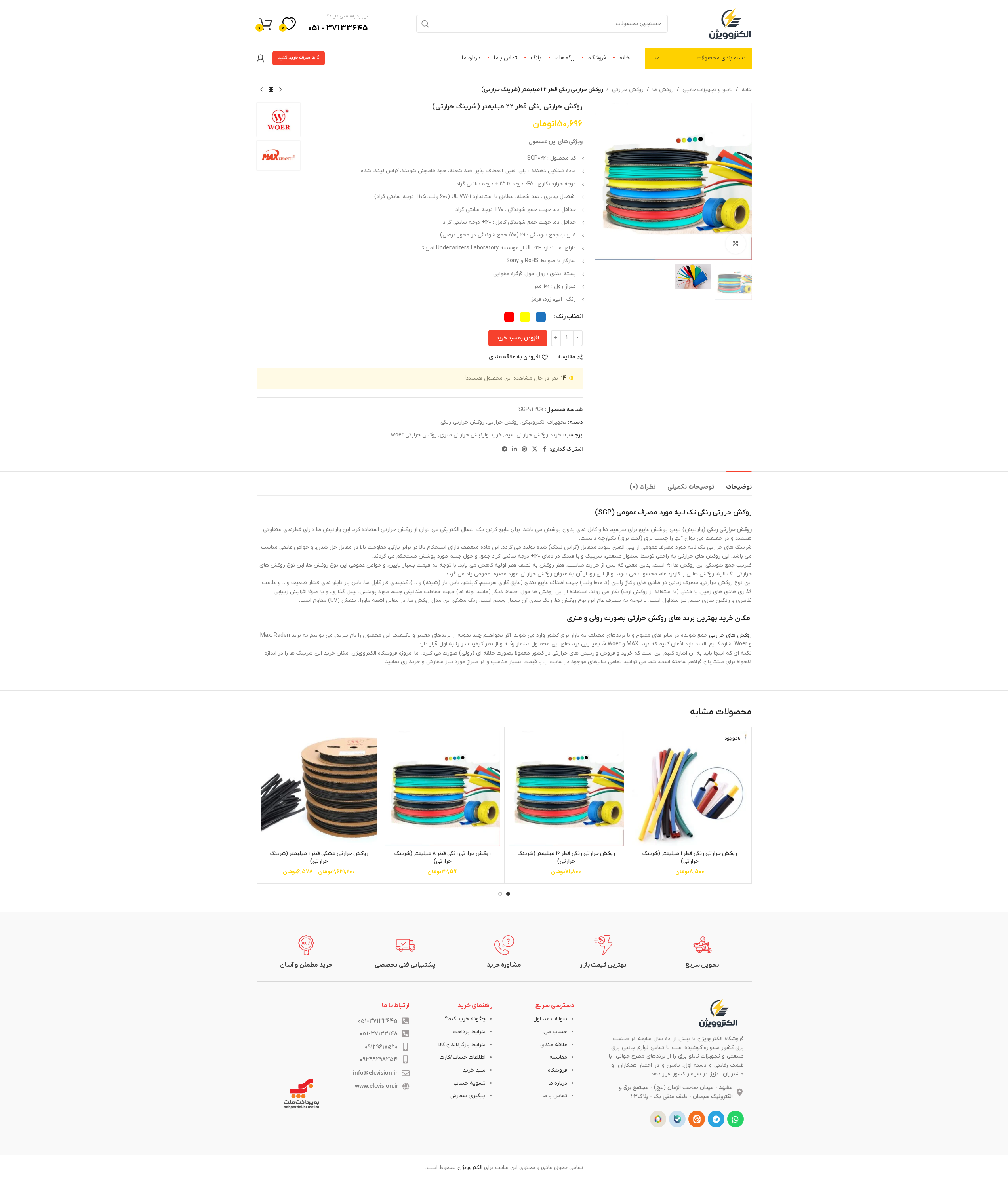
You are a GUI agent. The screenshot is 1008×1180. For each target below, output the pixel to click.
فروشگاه (557, 1070)
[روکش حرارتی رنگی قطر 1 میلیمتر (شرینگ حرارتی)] (689, 788)
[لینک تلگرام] (504, 449)
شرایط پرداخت (469, 1031)
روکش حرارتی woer (414, 435)
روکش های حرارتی (730, 635)
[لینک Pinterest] (524, 449)
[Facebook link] (544, 449)
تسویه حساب (470, 1083)
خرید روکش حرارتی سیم (533, 435)
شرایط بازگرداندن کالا (462, 1045)
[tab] (739, 483)
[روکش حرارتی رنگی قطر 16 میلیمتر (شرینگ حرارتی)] (566, 788)
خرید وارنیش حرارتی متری (471, 435)
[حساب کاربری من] (261, 58)
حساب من (555, 1031)
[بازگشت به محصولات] (271, 90)
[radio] (541, 317)
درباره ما (558, 1083)
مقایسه (558, 1057)
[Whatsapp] (735, 1119)
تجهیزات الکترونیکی (544, 422)
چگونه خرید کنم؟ (465, 1019)
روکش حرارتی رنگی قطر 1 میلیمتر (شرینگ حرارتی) (689, 857)
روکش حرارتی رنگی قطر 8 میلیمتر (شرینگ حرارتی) (442, 857)
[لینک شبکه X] (535, 449)
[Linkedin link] (514, 449)
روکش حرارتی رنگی (462, 422)
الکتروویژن (469, 1167)
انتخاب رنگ (569, 316)
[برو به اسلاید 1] (508, 894)
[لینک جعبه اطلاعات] (702, 952)
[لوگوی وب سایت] (730, 23)
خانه (746, 89)
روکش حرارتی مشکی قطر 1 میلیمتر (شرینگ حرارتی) (319, 857)
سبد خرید (474, 1070)
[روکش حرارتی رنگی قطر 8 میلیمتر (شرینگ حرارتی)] (442, 788)
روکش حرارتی (628, 89)
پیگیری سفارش (468, 1096)
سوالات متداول (550, 1019)
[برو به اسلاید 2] (500, 894)
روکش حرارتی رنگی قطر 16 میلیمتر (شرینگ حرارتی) (566, 857)
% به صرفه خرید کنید (298, 58)
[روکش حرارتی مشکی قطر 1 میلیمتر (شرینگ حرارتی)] (319, 788)
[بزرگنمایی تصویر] (735, 243)
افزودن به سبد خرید (517, 338)
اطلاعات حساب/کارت (463, 1057)
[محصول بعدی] (261, 90)
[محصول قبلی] (280, 90)
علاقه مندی (553, 1045)
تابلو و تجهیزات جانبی (707, 89)
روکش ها (663, 89)
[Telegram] (716, 1119)
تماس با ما (555, 1096)
